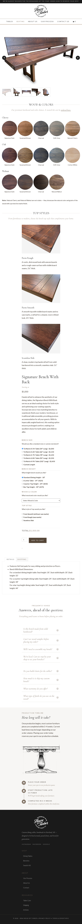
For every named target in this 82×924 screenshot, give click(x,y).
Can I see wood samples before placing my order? (36, 640)
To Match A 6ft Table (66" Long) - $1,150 (38, 452)
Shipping (26, 905)
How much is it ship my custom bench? (36, 680)
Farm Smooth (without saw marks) (36, 514)
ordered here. (66, 110)
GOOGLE (46, 844)
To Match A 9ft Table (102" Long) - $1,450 (39, 461)
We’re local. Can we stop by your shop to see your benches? (37, 658)
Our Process (27, 878)
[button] (78, 58)
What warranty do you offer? (35, 688)
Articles (26, 910)
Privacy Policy (45, 918)
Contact (26, 888)
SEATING (20, 21)
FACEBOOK (37, 844)
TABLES (9, 21)
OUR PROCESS (47, 21)
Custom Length (29, 465)
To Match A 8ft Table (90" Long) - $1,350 (38, 458)
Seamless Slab (28, 520)
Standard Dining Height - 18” (34, 477)
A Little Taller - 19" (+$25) (33, 481)
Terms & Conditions (61, 918)
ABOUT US (32, 21)
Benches (26, 861)
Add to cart (37, 540)
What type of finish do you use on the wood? (38, 697)
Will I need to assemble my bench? (37, 649)
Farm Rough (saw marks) (32, 517)
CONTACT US (63, 21)
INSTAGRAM (26, 844)
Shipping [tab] (21, 559)
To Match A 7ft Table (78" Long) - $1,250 (38, 455)
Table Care (27, 900)
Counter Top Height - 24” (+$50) (35, 484)
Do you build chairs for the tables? (37, 671)
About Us (26, 883)
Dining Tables (27, 856)
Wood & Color (29, 492)
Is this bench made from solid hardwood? (35, 630)
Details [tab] (10, 559)
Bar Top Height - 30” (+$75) (33, 487)
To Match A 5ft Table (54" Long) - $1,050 (38, 449)
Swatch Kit (27, 865)
